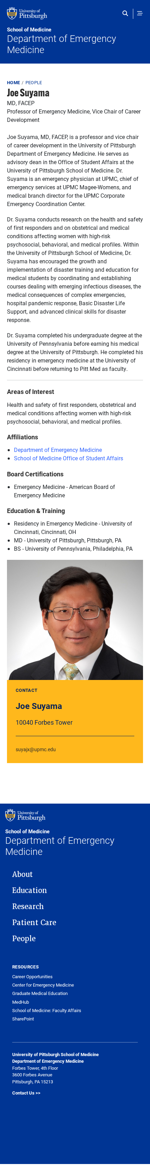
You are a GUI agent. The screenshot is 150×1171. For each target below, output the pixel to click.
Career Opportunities (32, 977)
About (22, 874)
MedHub (20, 1002)
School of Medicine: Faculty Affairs (46, 1010)
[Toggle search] (126, 13)
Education (29, 890)
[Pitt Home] (75, 17)
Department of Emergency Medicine (61, 41)
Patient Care (34, 922)
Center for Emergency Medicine (43, 985)
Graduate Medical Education (40, 993)
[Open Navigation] (140, 13)
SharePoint (23, 1019)
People (33, 82)
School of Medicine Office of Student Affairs (68, 458)
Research (28, 906)
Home (13, 82)
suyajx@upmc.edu (36, 749)
